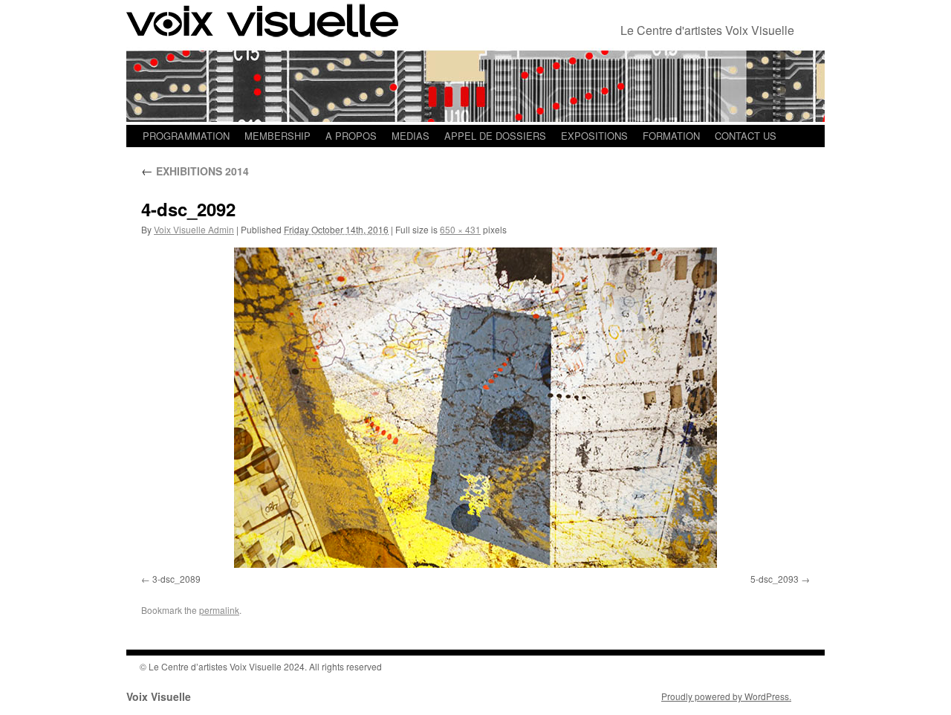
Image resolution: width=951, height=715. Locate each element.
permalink (219, 610)
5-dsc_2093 (774, 578)
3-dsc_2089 (176, 578)
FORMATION (671, 136)
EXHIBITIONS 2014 (195, 171)
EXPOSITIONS (594, 136)
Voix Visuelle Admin (194, 229)
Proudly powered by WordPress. (726, 696)
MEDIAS (410, 136)
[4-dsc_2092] (475, 408)
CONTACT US (745, 136)
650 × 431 (460, 229)
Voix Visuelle (158, 696)
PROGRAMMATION (186, 136)
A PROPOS (351, 136)
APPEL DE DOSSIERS (495, 136)
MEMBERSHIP (277, 136)
